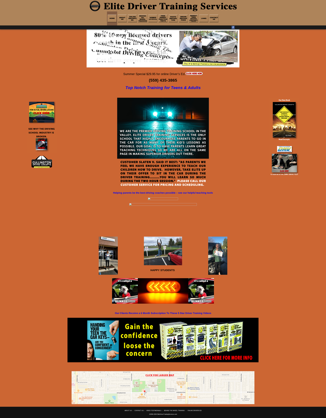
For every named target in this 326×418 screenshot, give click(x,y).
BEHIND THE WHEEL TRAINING (174, 410)
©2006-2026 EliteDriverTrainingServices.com (163, 414)
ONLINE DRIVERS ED (195, 410)
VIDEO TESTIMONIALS (153, 410)
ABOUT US (128, 410)
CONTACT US (139, 410)
